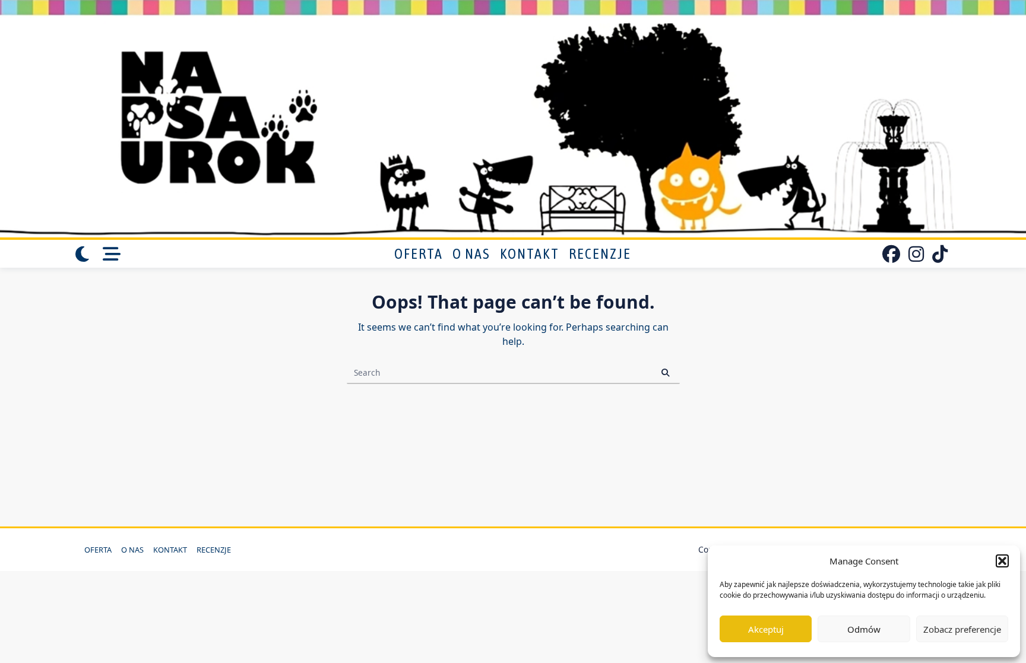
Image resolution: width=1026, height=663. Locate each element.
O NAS (471, 254)
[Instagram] (916, 254)
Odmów (864, 629)
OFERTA (418, 254)
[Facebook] (891, 254)
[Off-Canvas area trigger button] (112, 254)
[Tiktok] (940, 254)
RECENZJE (600, 254)
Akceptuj (766, 629)
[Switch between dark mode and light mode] (82, 254)
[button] (1002, 561)
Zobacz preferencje (962, 629)
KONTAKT (529, 254)
